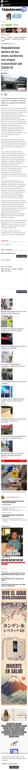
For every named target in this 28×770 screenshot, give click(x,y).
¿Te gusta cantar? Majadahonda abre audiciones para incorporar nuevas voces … (13, 401)
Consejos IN (18, 723)
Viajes (17, 736)
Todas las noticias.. (5, 35)
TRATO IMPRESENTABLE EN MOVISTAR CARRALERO (13, 516)
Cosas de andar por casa (7, 725)
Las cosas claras (15, 732)
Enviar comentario (21, 256)
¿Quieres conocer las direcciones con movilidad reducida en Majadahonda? (13, 585)
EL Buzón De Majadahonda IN (13, 497)
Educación (9, 37)
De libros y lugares (17, 725)
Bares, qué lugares (10, 723)
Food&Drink (7, 730)
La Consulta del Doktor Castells (17, 730)
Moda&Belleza (7, 734)
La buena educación (6, 732)
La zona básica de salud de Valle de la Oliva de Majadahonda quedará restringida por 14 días (13, 574)
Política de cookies (12, 763)
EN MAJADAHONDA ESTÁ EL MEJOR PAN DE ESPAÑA (12, 579)
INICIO (2, 25)
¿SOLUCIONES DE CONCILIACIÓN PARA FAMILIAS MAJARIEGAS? (13, 502)
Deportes (3, 37)
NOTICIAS (5, 21)
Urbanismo (12, 736)
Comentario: (6, 266)
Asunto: (5, 260)
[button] (5, 94)
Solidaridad (14, 734)
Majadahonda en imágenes (18, 39)
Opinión (3, 40)
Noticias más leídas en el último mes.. (11, 562)
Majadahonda (7, 39)
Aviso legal (4, 763)
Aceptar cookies (14, 767)
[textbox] (14, 279)
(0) (2, 94)
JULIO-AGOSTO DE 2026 (6, 43)
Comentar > (22, 460)
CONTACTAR (15, 25)
